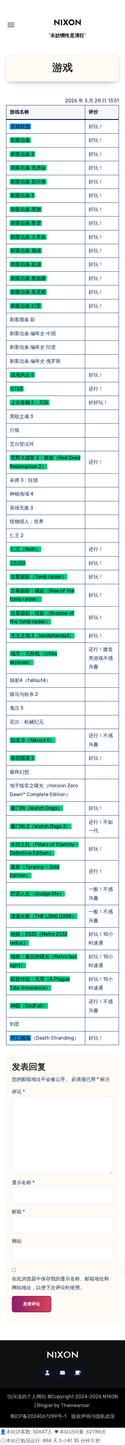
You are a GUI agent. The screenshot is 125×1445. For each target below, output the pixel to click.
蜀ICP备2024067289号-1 (38, 1416)
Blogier (45, 1405)
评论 (18, 1092)
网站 (17, 1241)
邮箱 (18, 1212)
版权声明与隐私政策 (93, 1416)
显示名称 (23, 1182)
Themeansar (75, 1405)
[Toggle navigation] (11, 25)
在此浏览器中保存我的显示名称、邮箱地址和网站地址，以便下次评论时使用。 (60, 1283)
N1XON (67, 23)
